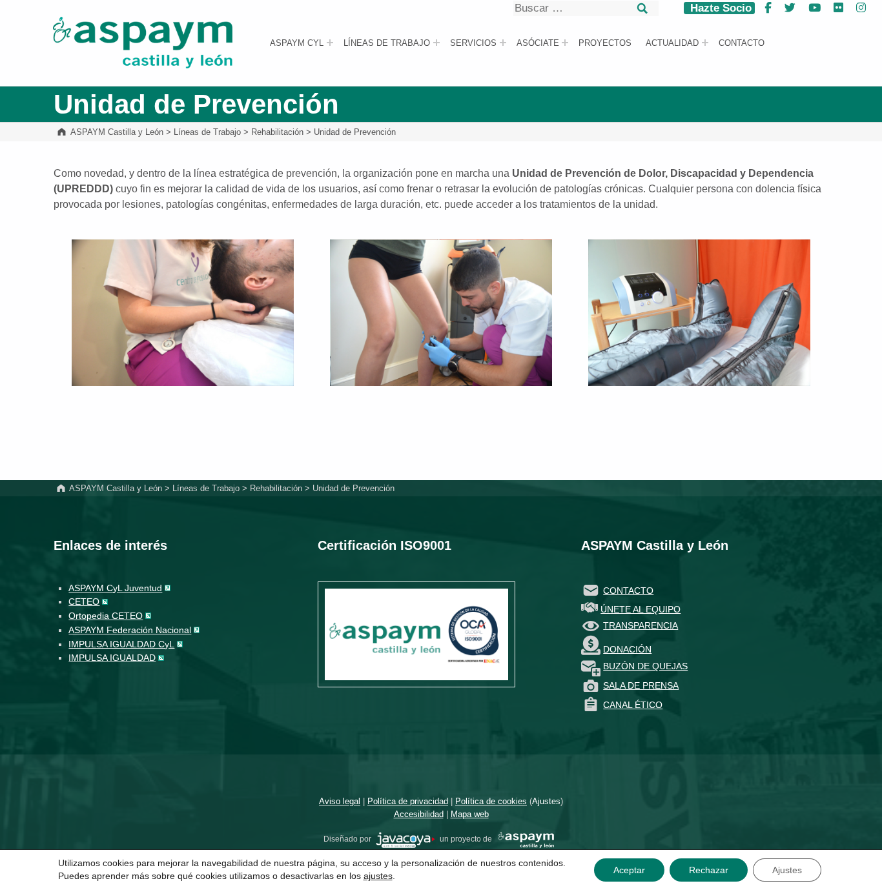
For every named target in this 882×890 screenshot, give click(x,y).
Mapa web (470, 814)
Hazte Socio (719, 8)
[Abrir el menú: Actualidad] (705, 42)
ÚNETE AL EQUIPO (640, 609)
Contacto (741, 43)
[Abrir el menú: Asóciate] (565, 42)
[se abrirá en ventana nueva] (405, 839)
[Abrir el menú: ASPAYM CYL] (330, 42)
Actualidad (672, 43)
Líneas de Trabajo (387, 43)
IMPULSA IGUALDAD (112, 657)
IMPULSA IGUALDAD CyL (121, 644)
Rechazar (708, 870)
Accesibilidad (419, 814)
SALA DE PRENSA (641, 685)
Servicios (473, 43)
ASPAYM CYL (296, 43)
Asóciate (538, 43)
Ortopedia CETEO (105, 616)
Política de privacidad (407, 801)
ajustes (378, 876)
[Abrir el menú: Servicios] (503, 42)
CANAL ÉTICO (632, 705)
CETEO (83, 601)
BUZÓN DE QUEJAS (645, 666)
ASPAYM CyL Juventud (115, 588)
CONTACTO (628, 590)
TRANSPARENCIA (640, 625)
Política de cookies (491, 801)
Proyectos (605, 43)
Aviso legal (339, 801)
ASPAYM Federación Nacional (129, 630)
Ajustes (546, 801)
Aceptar (629, 870)
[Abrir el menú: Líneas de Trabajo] (436, 42)
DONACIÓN (627, 649)
